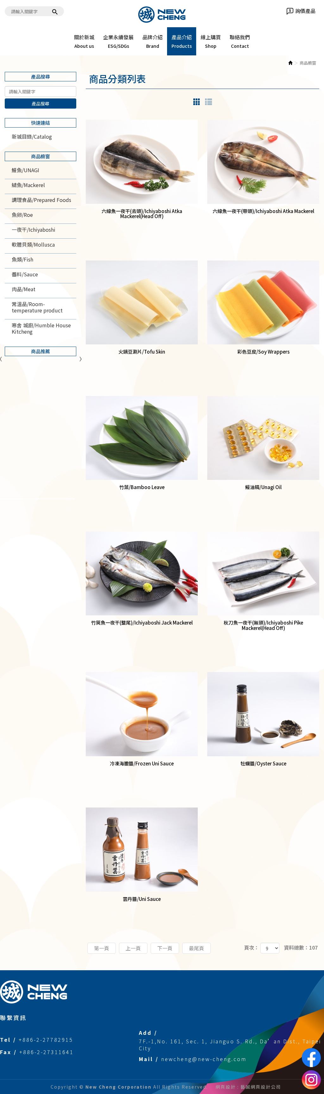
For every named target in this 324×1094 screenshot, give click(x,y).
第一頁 (101, 948)
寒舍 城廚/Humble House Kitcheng (41, 328)
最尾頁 (196, 948)
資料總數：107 (301, 947)
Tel (5, 1039)
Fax (5, 1051)
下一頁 (164, 948)
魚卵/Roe (22, 214)
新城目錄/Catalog (32, 136)
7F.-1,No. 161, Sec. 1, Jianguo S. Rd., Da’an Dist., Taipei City (230, 1045)
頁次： (251, 947)
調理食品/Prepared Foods (41, 200)
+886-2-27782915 (46, 1039)
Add (145, 1032)
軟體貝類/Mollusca (33, 244)
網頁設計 (225, 1087)
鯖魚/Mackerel (28, 185)
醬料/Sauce (25, 274)
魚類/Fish (22, 259)
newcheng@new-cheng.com (203, 1058)
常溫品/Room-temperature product (37, 307)
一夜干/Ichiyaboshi (33, 229)
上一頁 (133, 948)
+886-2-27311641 (46, 1051)
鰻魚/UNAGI (25, 170)
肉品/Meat (23, 289)
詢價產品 (305, 11)
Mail (146, 1058)
